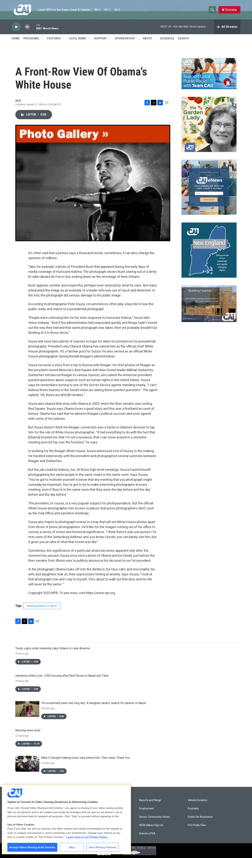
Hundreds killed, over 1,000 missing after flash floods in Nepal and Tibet (61, 675)
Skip (72, 847)
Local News (77, 38)
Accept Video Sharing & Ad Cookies (32, 847)
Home (16, 38)
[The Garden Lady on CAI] (209, 124)
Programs (31, 38)
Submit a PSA (147, 833)
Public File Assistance (200, 816)
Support (100, 38)
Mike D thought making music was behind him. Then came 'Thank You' (85, 757)
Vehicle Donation (197, 800)
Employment (146, 808)
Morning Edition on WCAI (42, 605)
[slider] (33, 27)
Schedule (167, 38)
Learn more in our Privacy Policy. (87, 836)
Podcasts (193, 808)
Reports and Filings (150, 800)
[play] (16, 27)
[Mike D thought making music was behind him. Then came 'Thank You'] (27, 764)
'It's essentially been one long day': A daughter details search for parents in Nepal (93, 703)
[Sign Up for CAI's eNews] (209, 187)
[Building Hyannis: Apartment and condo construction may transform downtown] (209, 303)
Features (54, 38)
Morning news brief (27, 730)
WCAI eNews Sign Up (151, 825)
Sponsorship (125, 38)
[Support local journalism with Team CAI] (209, 73)
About (147, 38)
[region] (66, 819)
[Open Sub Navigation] (41, 38)
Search (183, 38)
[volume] (27, 27)
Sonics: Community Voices (154, 816)
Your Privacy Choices (102, 847)
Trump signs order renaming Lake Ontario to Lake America (52, 648)
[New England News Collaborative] (209, 250)
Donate (231, 10)
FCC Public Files (197, 825)
